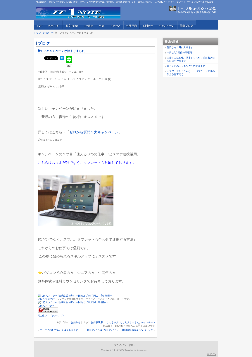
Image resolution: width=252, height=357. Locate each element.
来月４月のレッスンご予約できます (186, 66)
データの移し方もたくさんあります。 (60, 330)
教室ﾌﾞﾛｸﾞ (54, 25)
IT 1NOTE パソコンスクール (78, 12)
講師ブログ (186, 25)
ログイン (211, 354)
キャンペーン (166, 25)
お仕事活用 (97, 322)
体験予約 (131, 25)
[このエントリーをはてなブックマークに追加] (62, 59)
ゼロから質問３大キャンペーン (93, 132)
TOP (39, 25)
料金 (101, 25)
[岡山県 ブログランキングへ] (48, 312)
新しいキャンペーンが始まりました (61, 50)
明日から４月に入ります (180, 47)
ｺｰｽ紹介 (88, 25)
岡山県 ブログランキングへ (51, 315)
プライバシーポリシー (126, 345)
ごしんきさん (111, 322)
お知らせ (75, 322)
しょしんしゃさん (129, 322)
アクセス (115, 25)
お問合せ (148, 25)
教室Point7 (72, 25)
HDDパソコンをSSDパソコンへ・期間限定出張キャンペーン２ (119, 330)
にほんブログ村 (46, 299)
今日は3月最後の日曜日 (179, 52)
